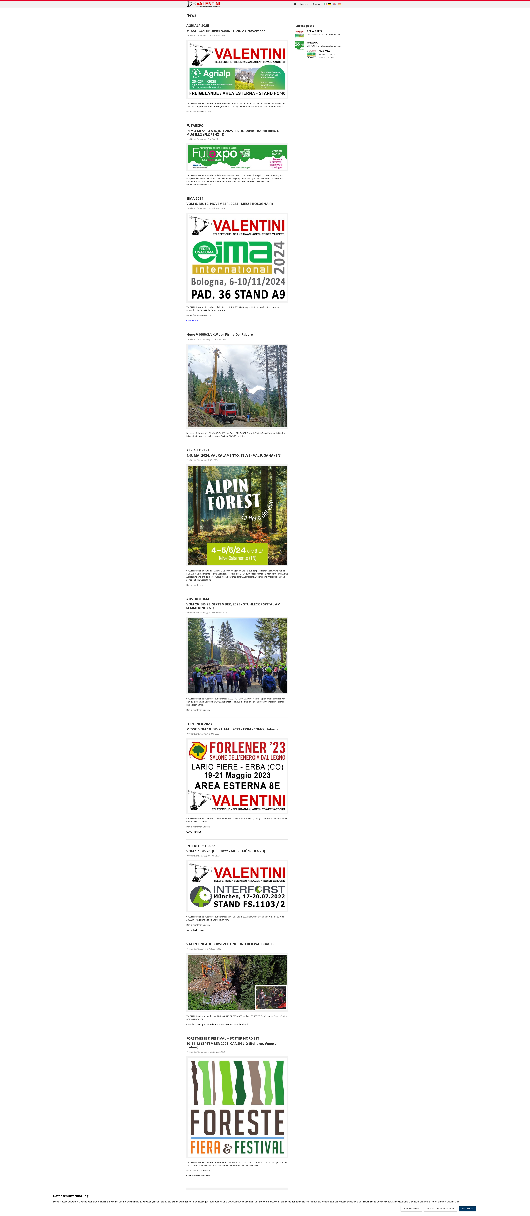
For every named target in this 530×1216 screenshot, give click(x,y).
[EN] (334, 4)
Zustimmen (467, 1209)
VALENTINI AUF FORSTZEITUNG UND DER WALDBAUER (230, 944)
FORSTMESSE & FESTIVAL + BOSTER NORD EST (222, 1038)
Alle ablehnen (411, 1209)
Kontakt (316, 4)
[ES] (339, 4)
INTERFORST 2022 (200, 845)
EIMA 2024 (194, 198)
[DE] (330, 4)
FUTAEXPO (195, 125)
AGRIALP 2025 (197, 25)
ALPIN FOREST (197, 450)
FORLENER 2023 (199, 724)
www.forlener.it (193, 831)
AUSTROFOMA (198, 599)
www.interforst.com (195, 930)
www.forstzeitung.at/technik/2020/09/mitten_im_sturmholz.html (217, 1024)
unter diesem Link (450, 1202)
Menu (303, 4)
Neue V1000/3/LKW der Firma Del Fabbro (219, 334)
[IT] (325, 4)
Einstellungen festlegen (440, 1209)
